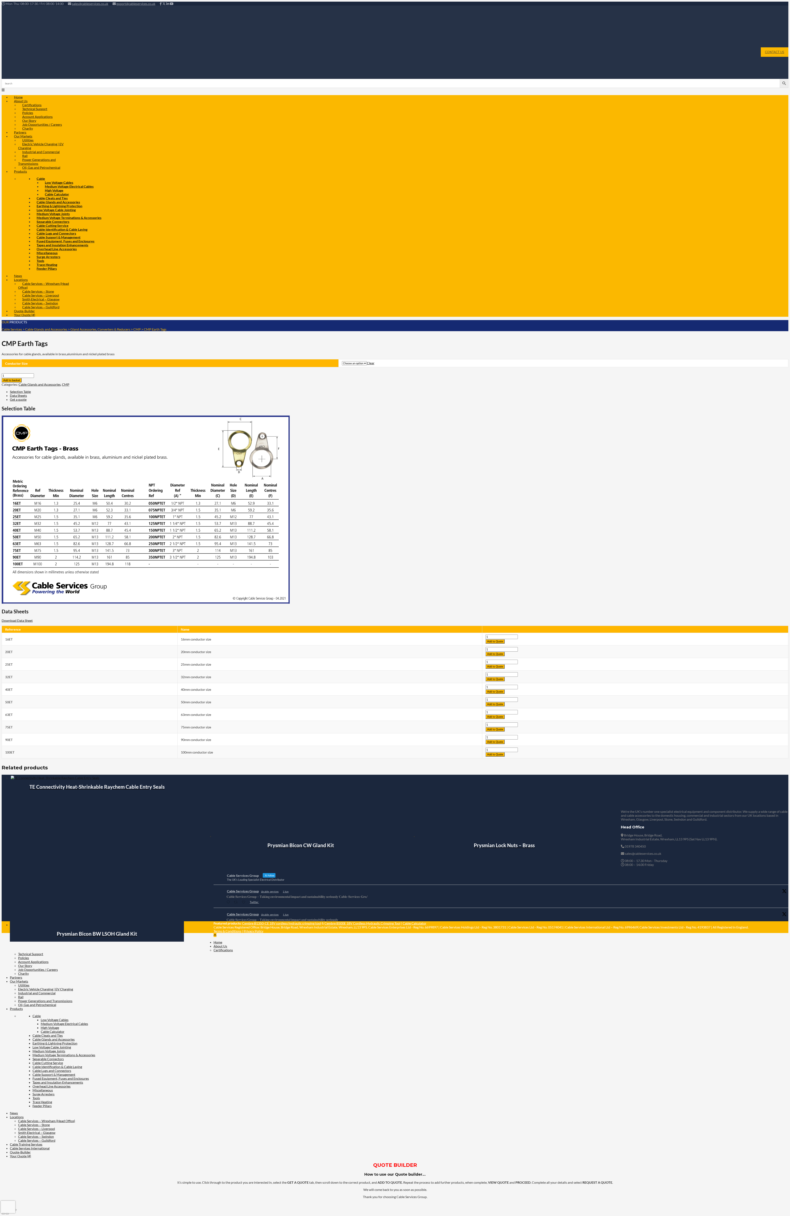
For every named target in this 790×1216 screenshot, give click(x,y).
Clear (370, 363)
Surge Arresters (48, 257)
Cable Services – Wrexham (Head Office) (43, 285)
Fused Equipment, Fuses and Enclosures (61, 1078)
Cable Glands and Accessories (40, 384)
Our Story (25, 966)
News (14, 1113)
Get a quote (18, 399)
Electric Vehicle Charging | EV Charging (41, 146)
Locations (17, 1117)
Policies (23, 958)
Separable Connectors (48, 1059)
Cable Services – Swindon (36, 1136)
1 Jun (286, 914)
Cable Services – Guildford (40, 307)
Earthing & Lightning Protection (55, 1043)
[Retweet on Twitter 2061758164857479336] (237, 902)
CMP (65, 384)
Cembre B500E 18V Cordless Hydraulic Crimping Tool (362, 923)
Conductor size (16, 363)
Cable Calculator (414, 923)
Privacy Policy (253, 931)
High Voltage (50, 1028)
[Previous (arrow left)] (3, 1213)
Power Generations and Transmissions (37, 161)
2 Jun (286, 891)
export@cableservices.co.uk (135, 4)
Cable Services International (30, 1148)
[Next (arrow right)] (7, 1213)
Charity (23, 973)
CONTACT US (774, 52)
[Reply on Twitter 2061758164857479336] (229, 902)
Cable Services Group (243, 891)
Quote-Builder (20, 1152)
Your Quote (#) (24, 315)
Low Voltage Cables (55, 1020)
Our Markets (19, 981)
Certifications (223, 950)
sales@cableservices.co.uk (90, 4)
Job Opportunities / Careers (42, 124)
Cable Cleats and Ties (48, 1035)
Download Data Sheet (17, 620)
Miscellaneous (43, 1090)
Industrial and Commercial (41, 152)
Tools (36, 1098)
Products (20, 171)
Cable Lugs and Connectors (52, 1071)
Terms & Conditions (227, 931)
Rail (20, 997)
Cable (37, 1016)
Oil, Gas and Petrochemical (41, 167)
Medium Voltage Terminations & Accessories (64, 1055)
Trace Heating (42, 1102)
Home (218, 942)
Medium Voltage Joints (49, 1051)
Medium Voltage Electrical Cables (69, 186)
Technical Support (30, 954)
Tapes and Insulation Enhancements (58, 1082)
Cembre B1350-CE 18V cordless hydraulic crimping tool (281, 923)
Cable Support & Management (54, 1074)
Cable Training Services (26, 1144)
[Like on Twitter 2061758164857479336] (245, 902)
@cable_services (270, 891)
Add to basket (11, 380)
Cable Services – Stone (34, 1125)
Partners (16, 977)
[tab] (399, 392)
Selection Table (20, 392)
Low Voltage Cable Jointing (52, 1047)
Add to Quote (495, 641)
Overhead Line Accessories (52, 1086)
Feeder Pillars (47, 268)
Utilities (23, 985)
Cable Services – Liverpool (36, 1129)
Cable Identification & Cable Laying (57, 1067)
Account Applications (33, 962)
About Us (220, 946)
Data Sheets (18, 395)
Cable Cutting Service (48, 1063)
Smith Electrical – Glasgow (36, 1132)
